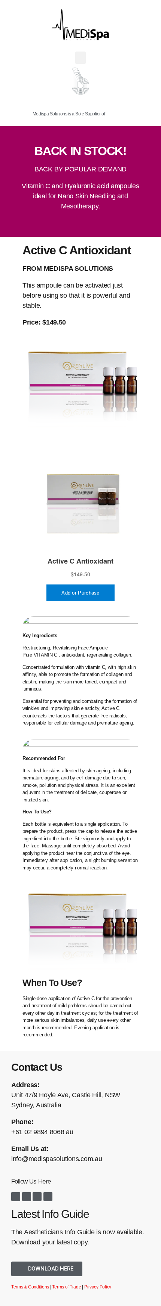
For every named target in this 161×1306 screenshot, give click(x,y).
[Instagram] (26, 1196)
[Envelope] (47, 1196)
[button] (80, 58)
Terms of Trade (66, 1287)
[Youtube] (37, 1196)
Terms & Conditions (30, 1287)
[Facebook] (15, 1196)
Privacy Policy (97, 1287)
